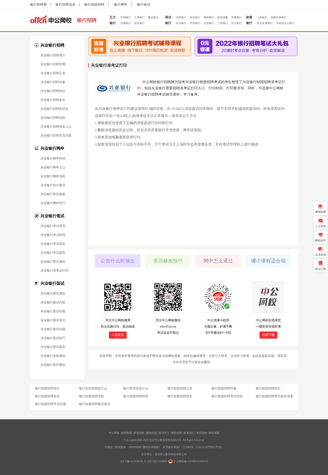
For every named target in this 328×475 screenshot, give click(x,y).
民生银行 (195, 17)
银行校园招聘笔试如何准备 (274, 396)
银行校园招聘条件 (47, 396)
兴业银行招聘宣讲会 (54, 109)
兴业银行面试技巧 (52, 338)
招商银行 (181, 17)
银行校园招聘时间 (135, 396)
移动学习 (164, 432)
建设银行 (153, 17)
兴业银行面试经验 (52, 311)
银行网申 (120, 4)
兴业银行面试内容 (52, 302)
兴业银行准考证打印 (54, 270)
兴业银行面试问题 (52, 329)
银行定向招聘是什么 (93, 388)
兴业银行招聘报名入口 (56, 126)
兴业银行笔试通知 (52, 261)
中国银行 (125, 17)
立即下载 (268, 335)
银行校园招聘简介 (47, 388)
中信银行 (181, 23)
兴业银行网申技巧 (52, 203)
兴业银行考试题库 (52, 252)
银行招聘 (87, 20)
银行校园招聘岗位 (268, 388)
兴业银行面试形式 (52, 320)
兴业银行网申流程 (52, 176)
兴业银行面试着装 (52, 347)
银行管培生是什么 (135, 388)
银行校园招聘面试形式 (94, 404)
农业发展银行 (265, 23)
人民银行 (262, 17)
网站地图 (214, 432)
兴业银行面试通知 (52, 293)
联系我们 (189, 432)
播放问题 (151, 432)
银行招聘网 (38, 4)
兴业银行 (208, 23)
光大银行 (236, 23)
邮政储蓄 (222, 17)
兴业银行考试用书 (52, 226)
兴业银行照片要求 (52, 185)
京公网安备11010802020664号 (190, 461)
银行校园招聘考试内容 (227, 396)
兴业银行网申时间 (52, 158)
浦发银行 (208, 17)
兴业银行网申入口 (52, 167)
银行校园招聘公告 (179, 388)
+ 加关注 (118, 335)
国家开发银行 (279, 17)
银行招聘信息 (66, 4)
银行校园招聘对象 (224, 388)
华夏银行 (236, 17)
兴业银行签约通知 (52, 364)
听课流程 (139, 432)
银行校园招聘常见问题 (50, 404)
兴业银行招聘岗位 (52, 91)
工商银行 (139, 17)
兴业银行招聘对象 (52, 82)
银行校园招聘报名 (179, 396)
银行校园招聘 (94, 4)
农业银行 (139, 23)
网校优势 (176, 432)
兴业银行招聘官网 (52, 64)
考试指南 (201, 432)
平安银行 (195, 23)
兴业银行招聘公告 (52, 73)
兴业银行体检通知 (52, 356)
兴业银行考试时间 (52, 235)
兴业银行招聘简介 (52, 55)
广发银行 (222, 23)
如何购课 (126, 432)
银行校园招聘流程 (91, 396)
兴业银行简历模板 (52, 194)
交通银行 (125, 23)
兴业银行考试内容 (52, 244)
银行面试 (143, 4)
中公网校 (114, 432)
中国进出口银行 (285, 23)
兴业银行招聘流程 (52, 117)
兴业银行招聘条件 (52, 100)
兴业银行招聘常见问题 (56, 135)
